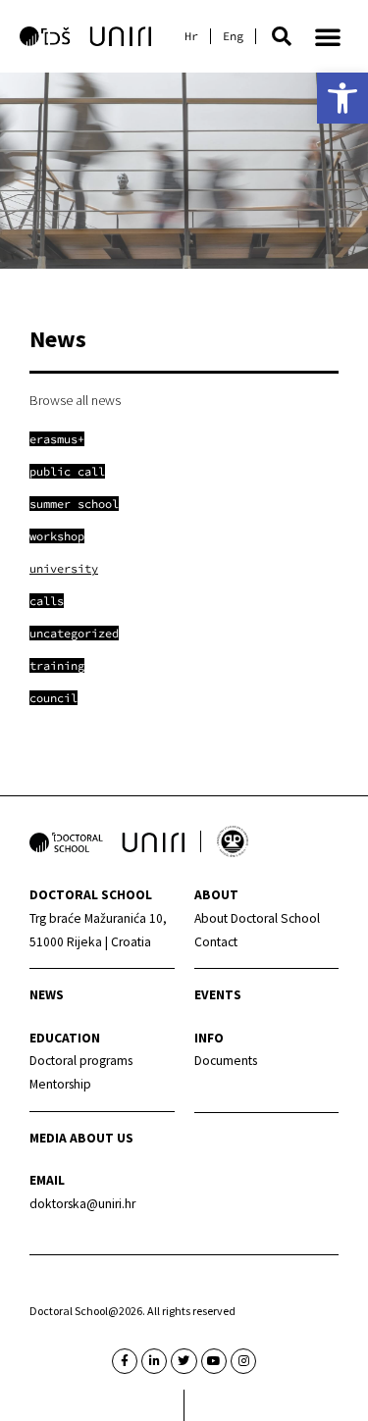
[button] (281, 36)
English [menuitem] (233, 36)
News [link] (46, 995)
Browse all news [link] (75, 400)
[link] (342, 98)
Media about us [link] (81, 1138)
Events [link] (217, 995)
